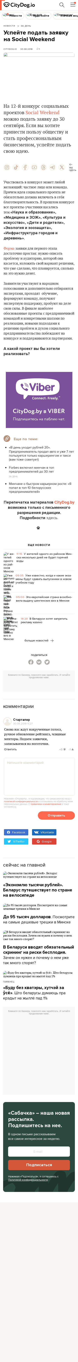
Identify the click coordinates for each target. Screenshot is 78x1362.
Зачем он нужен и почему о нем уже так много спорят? (38, 955)
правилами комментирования (46, 804)
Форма (9, 248)
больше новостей (37, 640)
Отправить (56, 815)
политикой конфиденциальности (21, 801)
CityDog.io (10, 49)
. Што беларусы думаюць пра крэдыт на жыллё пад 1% (34, 993)
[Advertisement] (40, 686)
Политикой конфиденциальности (28, 1180)
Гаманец (8, 981)
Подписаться (39, 1164)
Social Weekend (42, 113)
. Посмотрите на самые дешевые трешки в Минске (39, 919)
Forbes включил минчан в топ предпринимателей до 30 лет (31, 469)
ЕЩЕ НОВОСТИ (39, 545)
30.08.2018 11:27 (23, 723)
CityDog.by (64, 502)
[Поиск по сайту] (61, 4)
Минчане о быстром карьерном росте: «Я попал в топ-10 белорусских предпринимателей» (40, 487)
